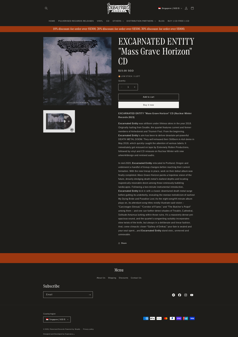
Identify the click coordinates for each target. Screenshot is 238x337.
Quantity (121, 81)
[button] (46, 8)
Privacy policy (88, 329)
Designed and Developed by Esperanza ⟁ (59, 334)
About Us (101, 278)
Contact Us (136, 278)
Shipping (112, 278)
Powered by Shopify (72, 329)
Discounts (123, 278)
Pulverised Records (57, 329)
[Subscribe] (90, 295)
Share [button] (124, 243)
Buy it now (148, 105)
